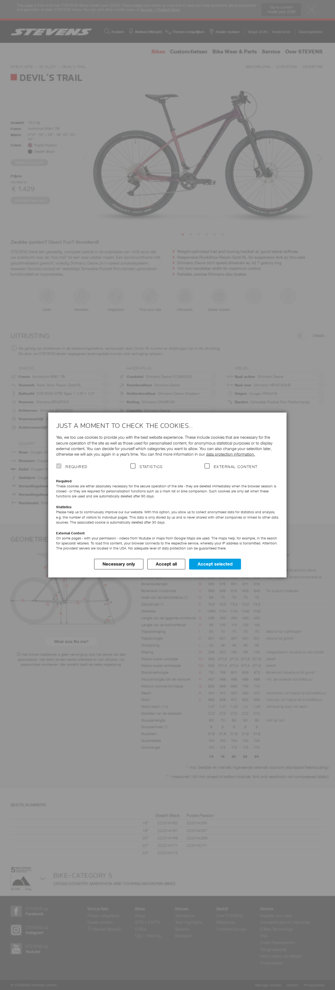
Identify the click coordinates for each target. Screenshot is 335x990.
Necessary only (118, 564)
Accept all (166, 564)
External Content (235, 467)
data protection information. (230, 454)
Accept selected (215, 564)
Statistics (151, 467)
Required (76, 467)
